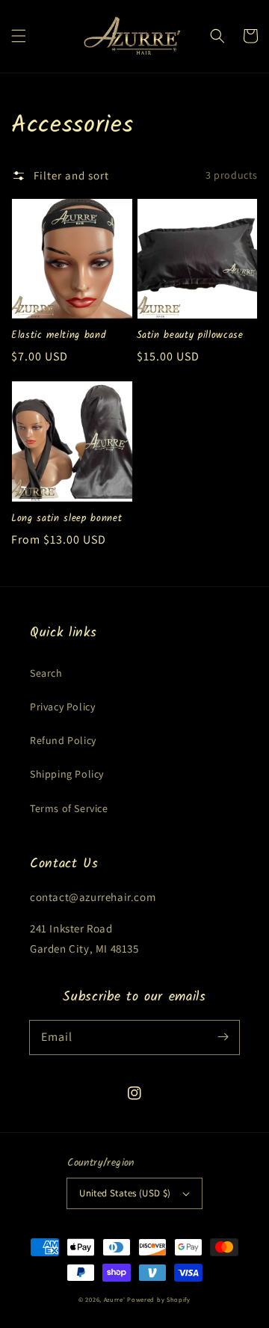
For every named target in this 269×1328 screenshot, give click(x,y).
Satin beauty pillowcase (190, 335)
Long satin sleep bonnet (66, 519)
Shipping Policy (67, 774)
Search (46, 673)
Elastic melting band (58, 335)
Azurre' (115, 1299)
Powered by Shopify (159, 1299)
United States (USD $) (124, 1193)
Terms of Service (69, 808)
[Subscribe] (222, 1037)
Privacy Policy (62, 706)
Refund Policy (63, 740)
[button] (18, 35)
